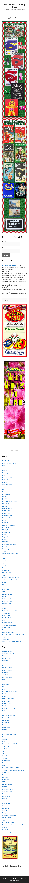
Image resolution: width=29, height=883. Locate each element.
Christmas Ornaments (9, 625)
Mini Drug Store (7, 515)
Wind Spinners (6, 615)
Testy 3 (4, 565)
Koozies (4, 506)
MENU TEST (6, 511)
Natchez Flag (6, 527)
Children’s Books (7, 601)
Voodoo (4, 608)
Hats (3, 489)
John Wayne (6, 499)
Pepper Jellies (6, 573)
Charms (4, 620)
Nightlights (5, 530)
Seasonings (5, 549)
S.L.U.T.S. (5, 592)
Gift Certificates (7, 484)
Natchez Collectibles (8, 525)
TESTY (4, 561)
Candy (4, 575)
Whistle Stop (6, 570)
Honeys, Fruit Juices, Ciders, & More (14, 580)
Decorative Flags (7, 594)
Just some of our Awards (9, 501)
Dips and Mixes (7, 468)
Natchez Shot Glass (8, 632)
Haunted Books (7, 606)
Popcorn (4, 539)
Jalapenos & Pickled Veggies (10, 577)
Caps (3, 630)
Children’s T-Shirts (7, 599)
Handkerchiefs (6, 618)
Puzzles (4, 546)
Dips (3, 465)
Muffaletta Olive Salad (9, 518)
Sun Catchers (6, 556)
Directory (5, 473)
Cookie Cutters (6, 627)
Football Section (7, 477)
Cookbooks (5, 582)
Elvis (3, 475)
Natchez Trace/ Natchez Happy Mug (13, 634)
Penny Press (6, 532)
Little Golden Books (8, 508)
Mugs (4, 520)
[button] (11, 450)
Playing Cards (6, 537)
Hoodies (4, 596)
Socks (4, 551)
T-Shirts (4, 558)
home (4, 492)
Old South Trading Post (14, 6)
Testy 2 (4, 563)
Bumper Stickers (7, 622)
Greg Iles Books (7, 487)
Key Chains (5, 504)
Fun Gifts (5, 482)
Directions (5, 470)
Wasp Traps (6, 613)
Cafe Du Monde (7, 461)
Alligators (5, 637)
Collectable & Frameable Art (10, 611)
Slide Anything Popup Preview (11, 642)
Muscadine (5, 523)
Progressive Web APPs (9, 544)
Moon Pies (5, 589)
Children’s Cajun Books (9, 463)
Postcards (5, 542)
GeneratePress (14, 880)
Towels (4, 568)
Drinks (4, 584)
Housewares (6, 587)
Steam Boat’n (6, 639)
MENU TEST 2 (6, 513)
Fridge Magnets (7, 480)
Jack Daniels (6, 494)
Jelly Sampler (6, 496)
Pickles (4, 534)
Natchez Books (6, 603)
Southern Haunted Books (10, 554)
